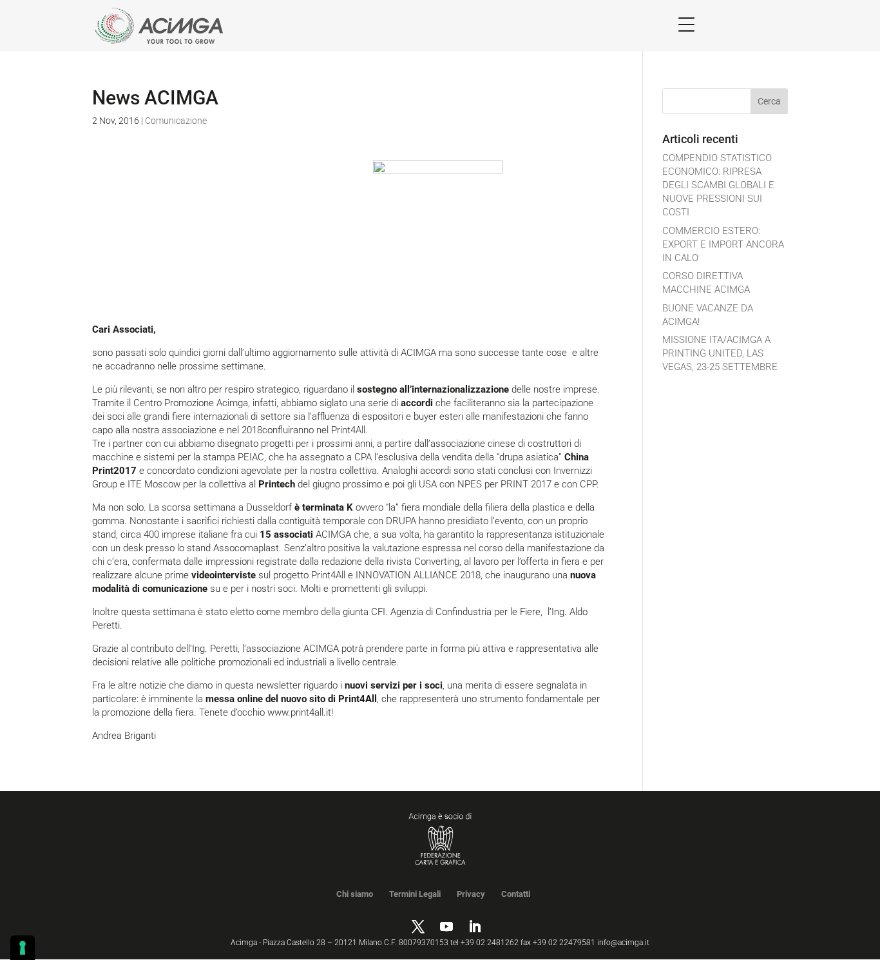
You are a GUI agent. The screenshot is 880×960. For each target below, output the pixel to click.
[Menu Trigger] (686, 24)
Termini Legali (415, 894)
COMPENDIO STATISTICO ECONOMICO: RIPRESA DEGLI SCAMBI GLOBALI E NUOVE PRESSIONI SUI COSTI (718, 185)
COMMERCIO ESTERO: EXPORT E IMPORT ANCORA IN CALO (723, 244)
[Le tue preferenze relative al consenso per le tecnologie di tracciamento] (22, 948)
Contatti (515, 894)
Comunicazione (176, 120)
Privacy (471, 894)
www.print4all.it (298, 712)
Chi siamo (354, 894)
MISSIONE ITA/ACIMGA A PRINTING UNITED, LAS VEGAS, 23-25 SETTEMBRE (720, 353)
